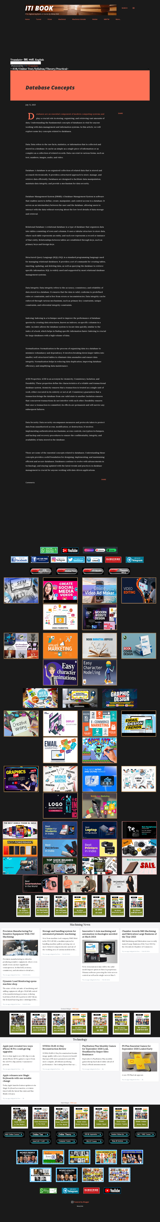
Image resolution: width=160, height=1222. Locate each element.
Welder (95, 19)
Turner (38, 19)
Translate (33, 65)
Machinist (62, 19)
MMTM (106, 19)
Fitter (50, 19)
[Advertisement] (80, 41)
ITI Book (39, 8)
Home (27, 19)
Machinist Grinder (79, 19)
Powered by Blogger (81, 1202)
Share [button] (120, 113)
